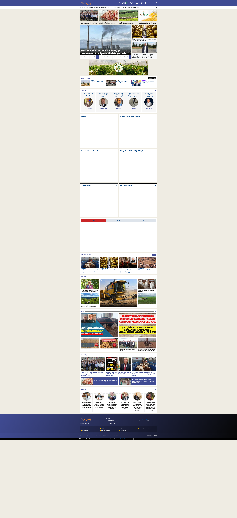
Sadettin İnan (103, 108)
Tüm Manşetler (85, 430)
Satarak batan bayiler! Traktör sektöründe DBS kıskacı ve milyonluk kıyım (148, 95)
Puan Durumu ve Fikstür (144, 428)
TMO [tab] (144, 220)
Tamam (131, 438)
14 (124, 57)
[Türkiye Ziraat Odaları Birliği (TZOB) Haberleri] (155, 150)
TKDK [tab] (118, 220)
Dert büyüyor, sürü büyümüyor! (88, 94)
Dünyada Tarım (105, 7)
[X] (142, 420)
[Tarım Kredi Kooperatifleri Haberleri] (116, 150)
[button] (153, 255)
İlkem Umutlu (149, 108)
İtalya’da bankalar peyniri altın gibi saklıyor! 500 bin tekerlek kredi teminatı (109, 270)
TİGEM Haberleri (86, 185)
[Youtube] (147, 420)
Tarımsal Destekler (88, 7)
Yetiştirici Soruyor (125, 7)
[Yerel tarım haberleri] (155, 185)
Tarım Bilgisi (117, 7)
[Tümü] (155, 389)
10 (111, 57)
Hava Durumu (104, 428)
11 (114, 57)
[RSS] (149, 420)
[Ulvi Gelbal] (118, 102)
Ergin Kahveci (88, 108)
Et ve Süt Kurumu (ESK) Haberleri (130, 116)
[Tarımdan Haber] (86, 3)
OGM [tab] (93, 220)
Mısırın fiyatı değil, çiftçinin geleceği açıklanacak (118, 95)
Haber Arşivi (123, 430)
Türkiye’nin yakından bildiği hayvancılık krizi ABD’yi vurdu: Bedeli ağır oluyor (146, 270)
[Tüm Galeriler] (155, 276)
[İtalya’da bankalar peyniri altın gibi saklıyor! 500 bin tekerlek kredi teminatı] (109, 262)
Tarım (81, 7)
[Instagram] (145, 420)
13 (120, 57)
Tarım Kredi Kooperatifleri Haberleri (91, 151)
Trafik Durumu (123, 428)
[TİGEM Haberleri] (116, 185)
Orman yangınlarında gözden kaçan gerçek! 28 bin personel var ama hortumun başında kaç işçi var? (127, 271)
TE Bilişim (155, 435)
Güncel (121, 268)
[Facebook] (140, 420)
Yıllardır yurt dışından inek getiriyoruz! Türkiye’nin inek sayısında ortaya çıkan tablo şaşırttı (89, 271)
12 (117, 57)
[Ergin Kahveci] (88, 102)
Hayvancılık (97, 7)
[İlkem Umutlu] (149, 102)
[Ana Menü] (156, 7)
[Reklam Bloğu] (118, 67)
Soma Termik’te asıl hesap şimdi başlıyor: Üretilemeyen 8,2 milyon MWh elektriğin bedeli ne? (103, 95)
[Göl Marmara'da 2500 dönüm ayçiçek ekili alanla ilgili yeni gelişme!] (90, 343)
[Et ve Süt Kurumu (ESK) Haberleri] (155, 116)
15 (127, 57)
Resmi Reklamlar (135, 7)
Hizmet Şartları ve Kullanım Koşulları (98, 435)
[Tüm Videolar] (155, 311)
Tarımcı (134, 108)
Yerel (111, 7)
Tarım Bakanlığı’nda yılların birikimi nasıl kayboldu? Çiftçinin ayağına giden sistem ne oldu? (133, 95)
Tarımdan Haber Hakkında (85, 435)
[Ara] (156, 3)
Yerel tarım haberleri (126, 185)
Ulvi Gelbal (118, 108)
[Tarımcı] (133, 102)
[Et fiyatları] (116, 116)
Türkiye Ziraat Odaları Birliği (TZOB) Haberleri (134, 151)
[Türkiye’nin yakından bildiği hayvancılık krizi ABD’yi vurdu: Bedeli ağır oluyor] (147, 262)
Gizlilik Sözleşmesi (111, 435)
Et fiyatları (84, 116)
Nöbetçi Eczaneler (86, 428)
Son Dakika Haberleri (105, 430)
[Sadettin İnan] (103, 102)
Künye (117, 435)
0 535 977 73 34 (111, 420)
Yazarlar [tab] (83, 90)
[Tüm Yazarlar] (155, 90)
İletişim (120, 435)
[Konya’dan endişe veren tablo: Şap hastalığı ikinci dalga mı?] (99, 325)
